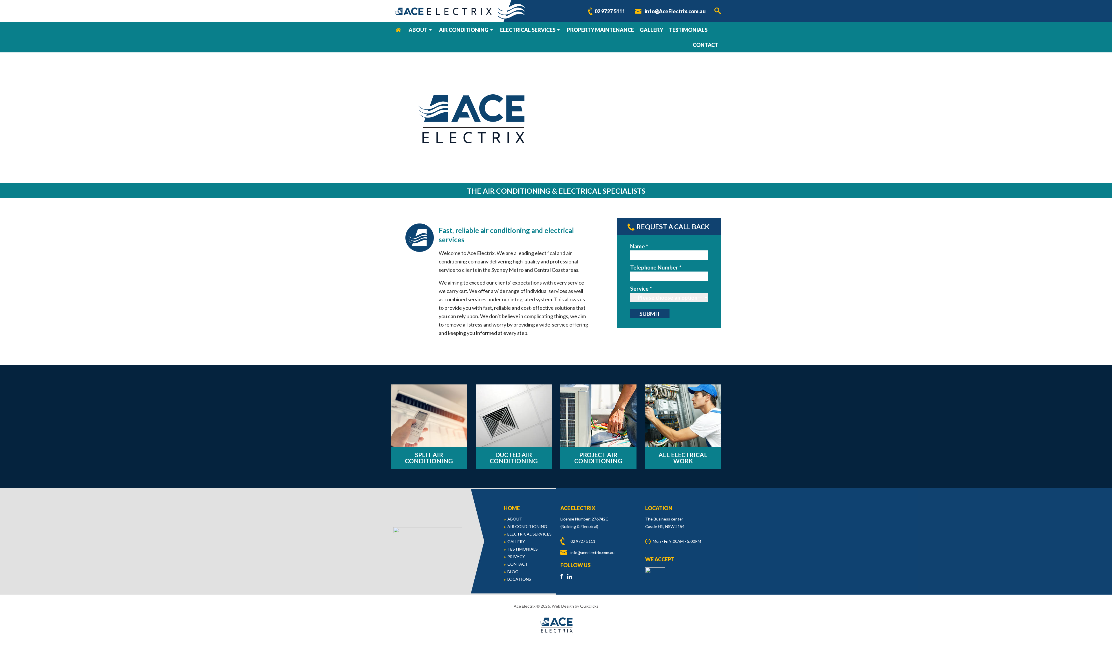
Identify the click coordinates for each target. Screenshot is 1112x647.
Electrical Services (527, 30)
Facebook (563, 576)
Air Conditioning (464, 30)
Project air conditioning (598, 457)
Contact (705, 45)
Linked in (570, 576)
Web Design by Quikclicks (575, 606)
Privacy (516, 556)
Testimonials (688, 30)
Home (398, 29)
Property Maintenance (600, 30)
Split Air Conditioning (429, 457)
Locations (519, 579)
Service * (641, 288)
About (418, 30)
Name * (639, 246)
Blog (512, 571)
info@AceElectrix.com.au (675, 11)
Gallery (651, 30)
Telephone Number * (655, 267)
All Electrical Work (683, 457)
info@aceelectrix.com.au (592, 552)
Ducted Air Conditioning (514, 457)
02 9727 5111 (610, 11)
